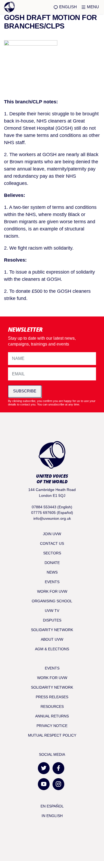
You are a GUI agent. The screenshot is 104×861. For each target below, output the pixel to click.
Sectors (52, 553)
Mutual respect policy (52, 735)
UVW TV (52, 610)
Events (52, 582)
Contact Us (52, 543)
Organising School (52, 601)
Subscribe (24, 391)
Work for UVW (52, 591)
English (67, 7)
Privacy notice (52, 726)
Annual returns (52, 716)
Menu (92, 7)
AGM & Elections (52, 649)
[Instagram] (58, 784)
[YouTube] (44, 784)
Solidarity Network (52, 630)
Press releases (52, 697)
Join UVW (52, 534)
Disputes (52, 620)
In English (52, 816)
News (52, 572)
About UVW (52, 639)
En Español (52, 806)
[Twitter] (44, 768)
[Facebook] (58, 768)
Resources (52, 706)
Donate (52, 563)
